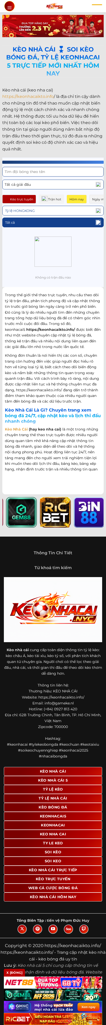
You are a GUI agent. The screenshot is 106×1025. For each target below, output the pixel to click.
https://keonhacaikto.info (28, 96)
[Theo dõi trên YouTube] (53, 929)
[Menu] (9, 6)
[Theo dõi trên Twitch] (84, 929)
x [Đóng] (14, 973)
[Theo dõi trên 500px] (68, 929)
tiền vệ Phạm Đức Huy (68, 920)
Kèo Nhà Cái (16, 429)
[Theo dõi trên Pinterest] (37, 929)
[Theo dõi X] (22, 929)
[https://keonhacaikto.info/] (54, 6)
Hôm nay (76, 199)
